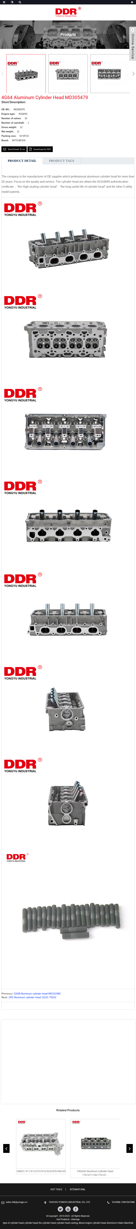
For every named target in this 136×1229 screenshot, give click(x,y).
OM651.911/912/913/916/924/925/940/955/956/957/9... (41, 1171)
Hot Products (63, 1219)
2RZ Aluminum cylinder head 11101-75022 (32, 997)
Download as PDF (42, 149)
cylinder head (31, 1223)
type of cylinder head (13, 1223)
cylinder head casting (67, 1223)
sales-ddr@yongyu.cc (16, 1202)
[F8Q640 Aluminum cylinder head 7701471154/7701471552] (95, 1144)
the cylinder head (47, 1223)
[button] (132, 73)
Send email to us (16, 149)
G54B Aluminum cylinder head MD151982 (37, 993)
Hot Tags (56, 1189)
